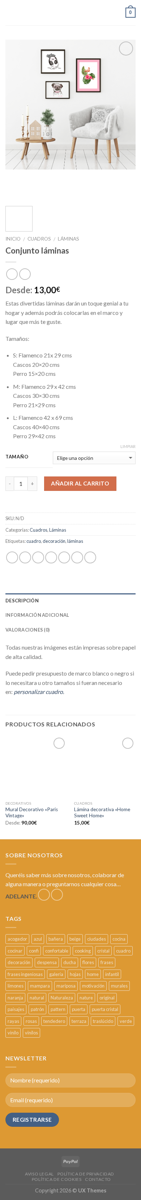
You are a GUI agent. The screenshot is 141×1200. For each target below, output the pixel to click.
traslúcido (103, 1021)
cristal (103, 951)
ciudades (96, 939)
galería (56, 974)
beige (75, 939)
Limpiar (128, 446)
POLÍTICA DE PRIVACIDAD (85, 1174)
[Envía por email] (51, 557)
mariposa (66, 986)
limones (16, 986)
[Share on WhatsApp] (12, 557)
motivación (93, 986)
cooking (83, 951)
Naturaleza (62, 998)
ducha (69, 962)
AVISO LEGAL (39, 1174)
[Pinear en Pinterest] (64, 557)
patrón (37, 1009)
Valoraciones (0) (27, 630)
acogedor (17, 939)
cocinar (15, 951)
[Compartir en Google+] (77, 557)
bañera (55, 939)
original (107, 998)
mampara (40, 986)
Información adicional (37, 615)
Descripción (22, 600)
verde (126, 1021)
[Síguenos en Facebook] (44, 895)
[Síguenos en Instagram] (57, 895)
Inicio (13, 239)
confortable (56, 951)
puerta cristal (105, 1009)
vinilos (31, 1033)
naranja (15, 998)
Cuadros (39, 239)
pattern (58, 1009)
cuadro (33, 541)
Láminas (68, 239)
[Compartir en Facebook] (25, 557)
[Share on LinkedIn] (90, 557)
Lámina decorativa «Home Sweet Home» (102, 812)
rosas (31, 1021)
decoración (54, 541)
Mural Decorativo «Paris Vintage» (31, 812)
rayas (13, 1021)
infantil (112, 974)
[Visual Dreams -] (53, 12)
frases (107, 962)
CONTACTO (98, 1179)
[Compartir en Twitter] (38, 557)
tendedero (54, 1021)
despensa (47, 962)
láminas (75, 541)
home (93, 974)
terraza (79, 1021)
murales (119, 986)
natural (37, 998)
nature (86, 998)
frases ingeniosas (25, 974)
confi (34, 951)
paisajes (16, 1009)
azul (38, 939)
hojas (75, 974)
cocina (118, 939)
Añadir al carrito (80, 483)
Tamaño (16, 457)
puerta (78, 1009)
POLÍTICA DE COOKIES (57, 1179)
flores (88, 962)
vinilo (13, 1033)
